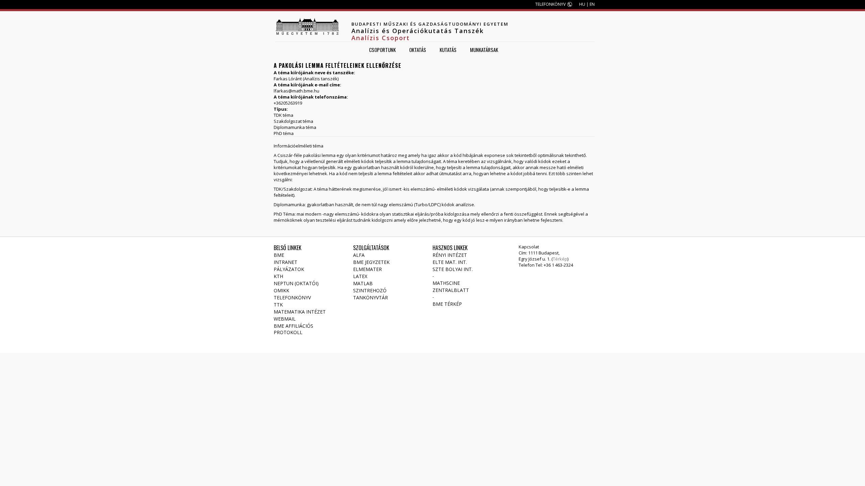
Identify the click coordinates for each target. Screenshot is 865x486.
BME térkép (447, 304)
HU (582, 4)
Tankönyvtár (370, 297)
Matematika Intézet (300, 311)
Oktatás (417, 49)
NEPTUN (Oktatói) (296, 283)
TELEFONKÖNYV (550, 4)
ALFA (359, 255)
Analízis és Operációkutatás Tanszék (417, 31)
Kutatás (448, 49)
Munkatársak (484, 49)
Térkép (560, 259)
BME (279, 255)
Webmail (285, 319)
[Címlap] (307, 26)
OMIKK (281, 290)
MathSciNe (446, 283)
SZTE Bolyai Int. (452, 269)
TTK (278, 304)
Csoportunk (382, 49)
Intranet (285, 262)
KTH (278, 276)
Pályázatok (289, 269)
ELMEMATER (367, 269)
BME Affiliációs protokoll (293, 329)
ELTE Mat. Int (449, 262)
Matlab (363, 283)
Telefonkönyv (292, 297)
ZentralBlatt (450, 290)
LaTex (360, 276)
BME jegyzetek (371, 262)
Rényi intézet (449, 255)
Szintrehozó (370, 290)
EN (592, 4)
